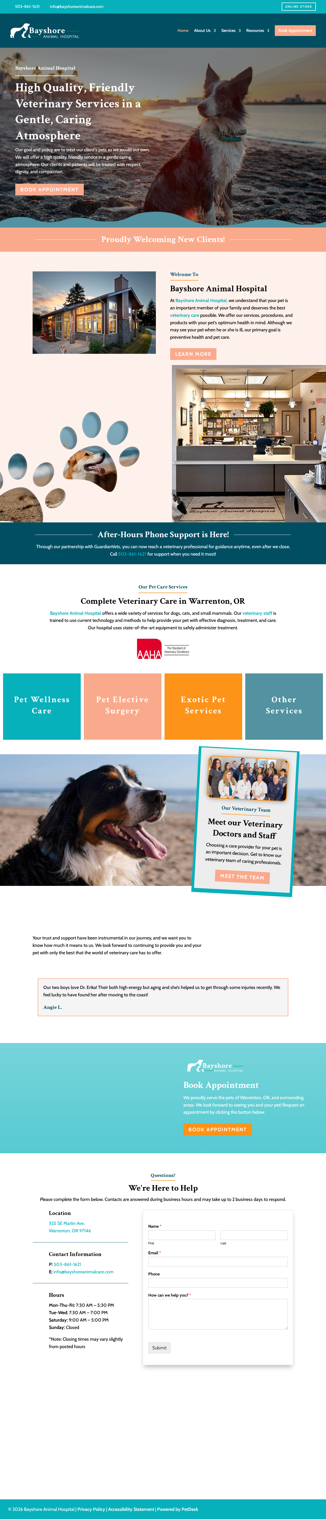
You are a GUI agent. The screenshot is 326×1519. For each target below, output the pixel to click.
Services (228, 30)
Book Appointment (49, 189)
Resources (255, 30)
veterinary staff (257, 613)
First (151, 1243)
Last (223, 1243)
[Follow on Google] (314, 1510)
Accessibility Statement (131, 1509)
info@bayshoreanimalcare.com (76, 6)
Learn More (193, 354)
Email (154, 1252)
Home (183, 30)
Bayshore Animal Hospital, (202, 300)
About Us (202, 30)
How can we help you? (169, 1295)
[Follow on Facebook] (304, 1510)
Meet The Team (242, 877)
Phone (154, 1274)
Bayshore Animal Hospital (75, 613)
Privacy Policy (91, 1509)
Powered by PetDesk (177, 1509)
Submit (159, 1348)
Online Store (298, 6)
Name (154, 1226)
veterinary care (184, 315)
